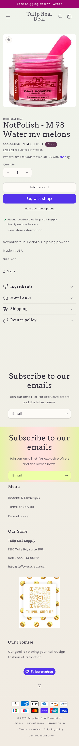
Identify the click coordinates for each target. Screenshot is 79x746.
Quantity (9, 164)
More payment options (39, 208)
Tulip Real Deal (37, 718)
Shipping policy (54, 729)
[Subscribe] (66, 414)
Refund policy (18, 516)
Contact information (41, 735)
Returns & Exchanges (24, 498)
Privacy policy (56, 723)
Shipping (8, 149)
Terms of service (29, 729)
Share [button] (11, 271)
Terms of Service (21, 507)
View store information (24, 230)
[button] (8, 16)
